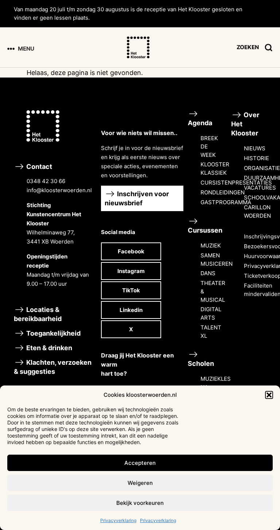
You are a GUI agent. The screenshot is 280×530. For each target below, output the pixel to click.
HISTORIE (256, 158)
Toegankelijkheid (53, 333)
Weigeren (140, 482)
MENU (26, 48)
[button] (269, 395)
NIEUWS (254, 148)
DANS (208, 273)
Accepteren (140, 462)
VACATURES (260, 187)
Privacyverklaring (118, 520)
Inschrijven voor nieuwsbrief (137, 198)
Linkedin (131, 309)
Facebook (131, 251)
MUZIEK (211, 245)
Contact (58, 225)
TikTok (131, 290)
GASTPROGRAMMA (226, 202)
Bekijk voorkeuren (140, 502)
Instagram (131, 271)
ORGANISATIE (262, 168)
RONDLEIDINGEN (223, 192)
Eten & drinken (48, 348)
